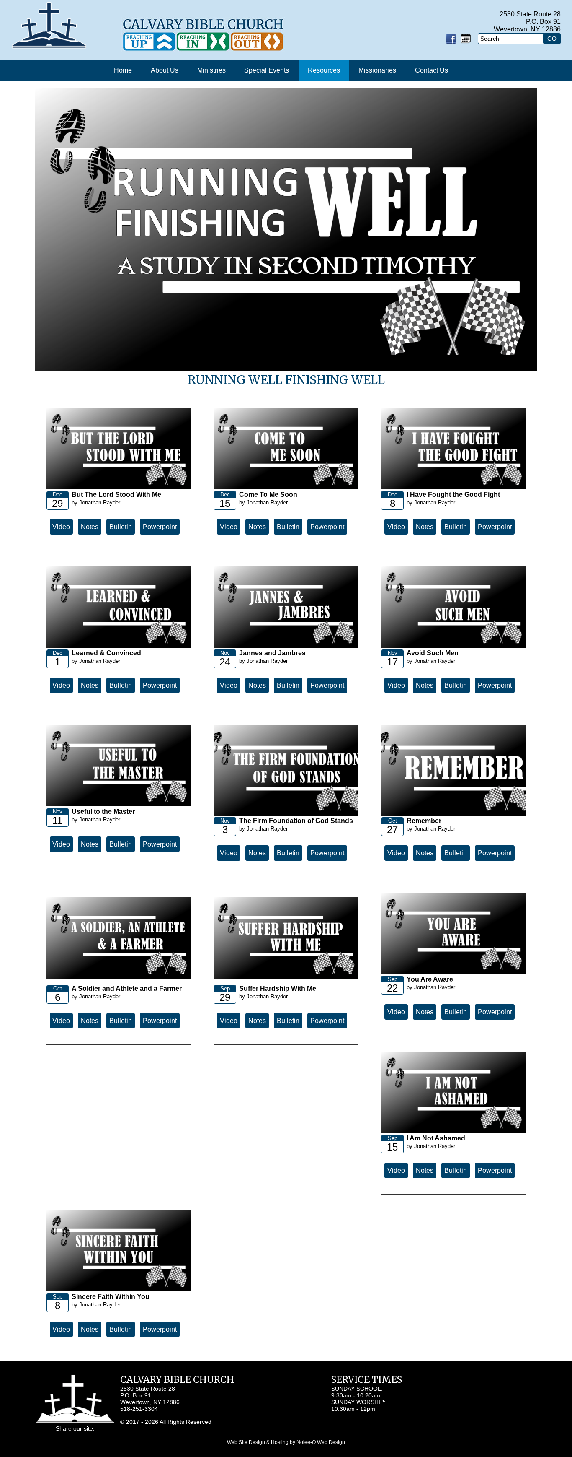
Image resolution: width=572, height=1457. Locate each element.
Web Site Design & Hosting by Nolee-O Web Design (286, 1442)
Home (123, 70)
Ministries (211, 70)
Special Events (266, 70)
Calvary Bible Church (177, 1379)
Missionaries (377, 70)
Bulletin (120, 526)
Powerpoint (160, 526)
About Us (164, 70)
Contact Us (431, 70)
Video (61, 526)
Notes (89, 526)
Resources (324, 70)
